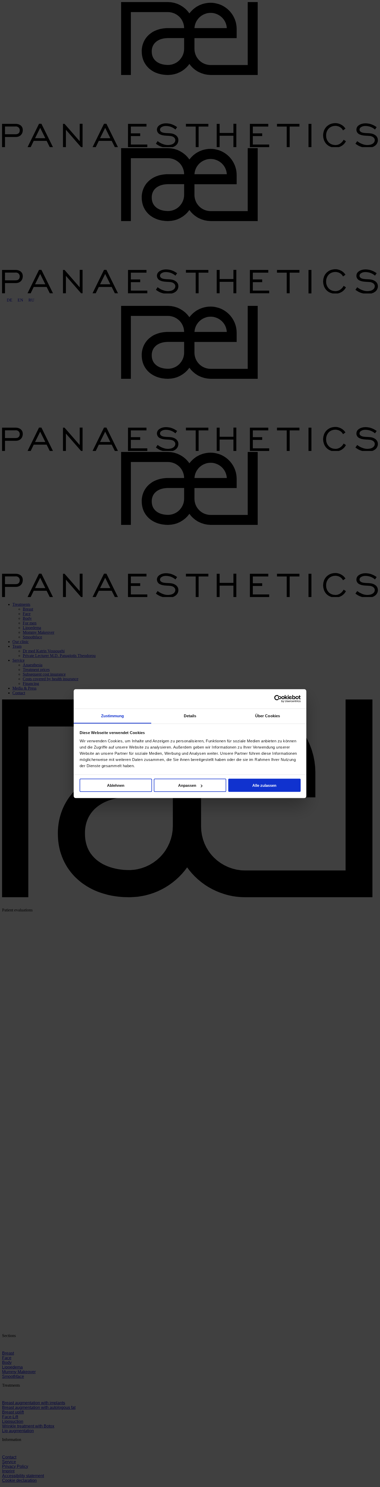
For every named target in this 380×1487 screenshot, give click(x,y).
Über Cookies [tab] (267, 715)
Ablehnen (115, 785)
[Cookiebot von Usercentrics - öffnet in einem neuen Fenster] (278, 699)
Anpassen (187, 785)
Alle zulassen (264, 785)
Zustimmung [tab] (112, 715)
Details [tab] (190, 715)
